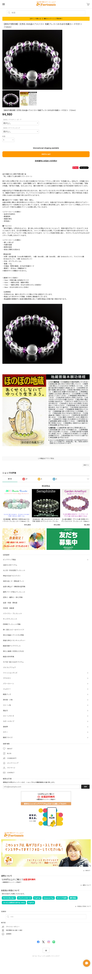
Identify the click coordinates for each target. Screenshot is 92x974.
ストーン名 (7, 705)
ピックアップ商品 (9, 560)
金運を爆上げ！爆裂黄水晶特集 (14, 586)
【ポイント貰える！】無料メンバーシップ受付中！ (46, 19)
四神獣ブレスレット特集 (11, 624)
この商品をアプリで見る (46, 458)
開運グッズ (7, 694)
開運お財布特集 (8, 657)
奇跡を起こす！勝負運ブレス (13, 581)
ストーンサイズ (8, 716)
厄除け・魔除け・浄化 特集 (13, 597)
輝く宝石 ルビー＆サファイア (13, 630)
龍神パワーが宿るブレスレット (14, 592)
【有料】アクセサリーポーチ (11, 119)
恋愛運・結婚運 (8, 608)
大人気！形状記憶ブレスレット (14, 570)
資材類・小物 (8, 700)
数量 (3, 136)
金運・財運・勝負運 (10, 603)
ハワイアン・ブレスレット (12, 613)
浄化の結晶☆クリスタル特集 (13, 635)
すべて (10, 479)
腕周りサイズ (8, 737)
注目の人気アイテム (10, 565)
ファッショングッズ (10, 673)
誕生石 (5, 710)
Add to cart (46, 154)
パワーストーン (8, 684)
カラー (5, 732)
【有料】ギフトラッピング (11, 128)
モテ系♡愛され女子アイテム (13, 662)
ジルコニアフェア (9, 667)
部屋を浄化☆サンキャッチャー (14, 640)
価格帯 (5, 727)
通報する (86, 465)
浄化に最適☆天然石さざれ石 (13, 651)
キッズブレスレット (10, 619)
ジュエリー (7, 689)
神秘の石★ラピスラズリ (11, 576)
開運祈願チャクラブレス (11, 646)
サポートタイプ (8, 721)
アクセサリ (7, 678)
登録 (85, 787)
